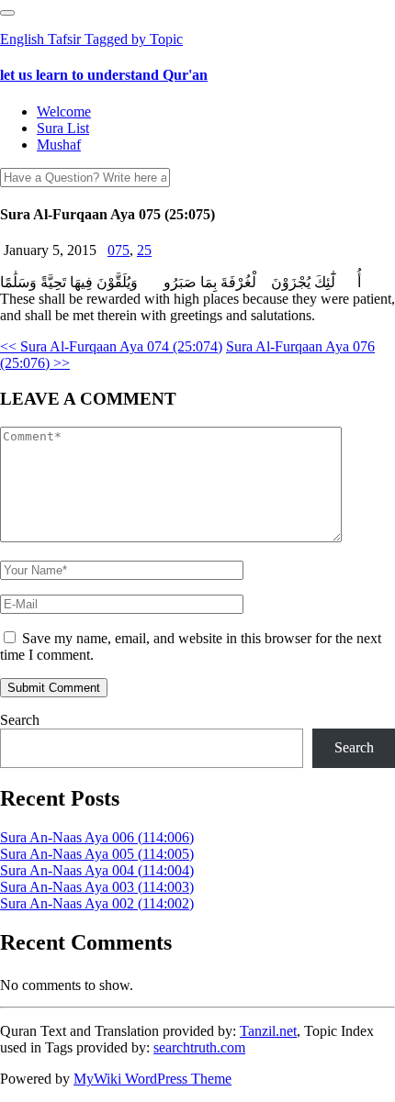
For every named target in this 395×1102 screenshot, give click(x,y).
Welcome (64, 111)
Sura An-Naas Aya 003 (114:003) (97, 887)
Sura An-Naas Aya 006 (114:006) (97, 837)
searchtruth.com (199, 1047)
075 (118, 250)
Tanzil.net (268, 1031)
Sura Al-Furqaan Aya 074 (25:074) (111, 346)
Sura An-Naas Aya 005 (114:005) (97, 854)
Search (20, 720)
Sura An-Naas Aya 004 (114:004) (97, 870)
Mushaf (59, 144)
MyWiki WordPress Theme (152, 1078)
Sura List (63, 128)
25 (144, 250)
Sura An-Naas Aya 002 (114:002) (97, 903)
